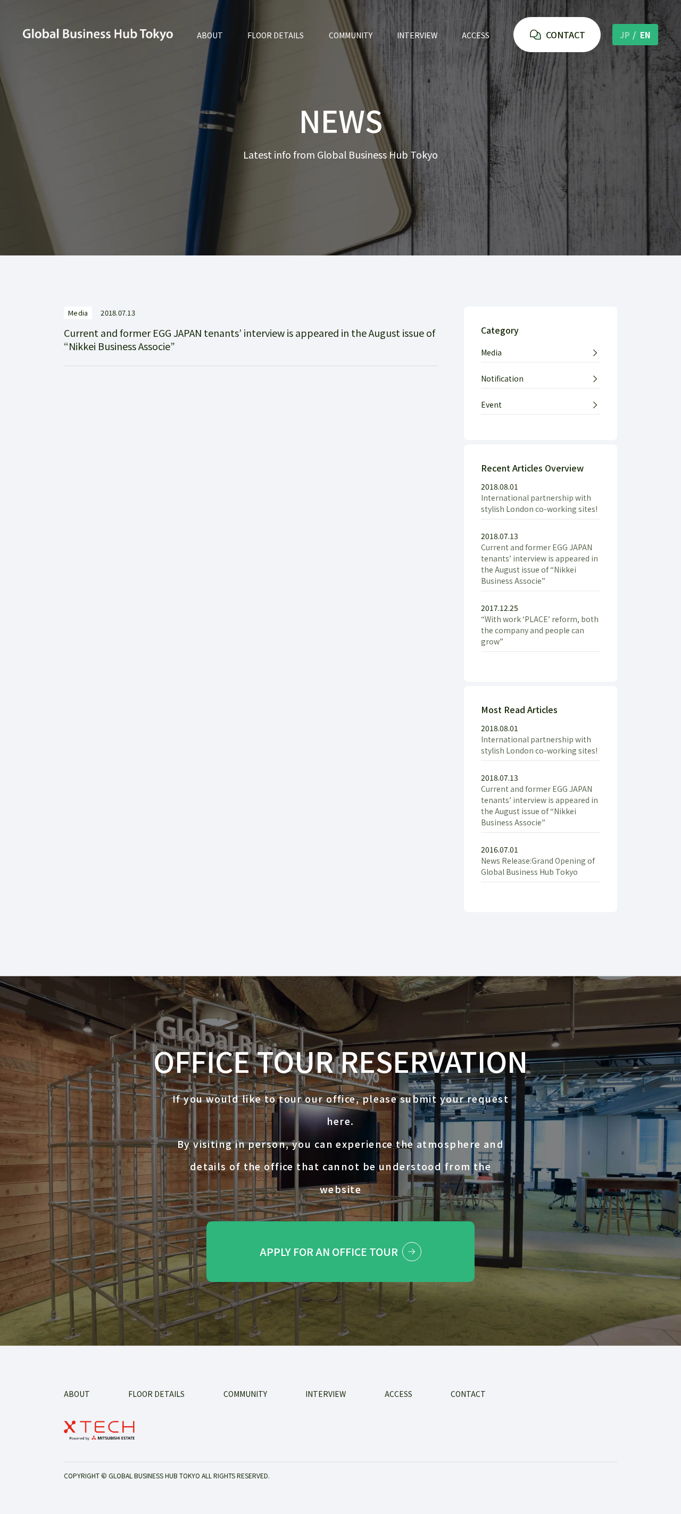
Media (491, 352)
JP (625, 34)
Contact (468, 1393)
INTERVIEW (417, 35)
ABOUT (210, 35)
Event (491, 404)
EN (645, 34)
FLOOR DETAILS (275, 35)
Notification (502, 378)
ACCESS (475, 35)
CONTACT (565, 34)
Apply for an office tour (329, 1251)
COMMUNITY (350, 35)
